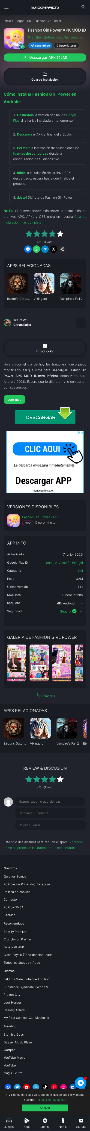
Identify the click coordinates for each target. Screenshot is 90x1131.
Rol (80, 571)
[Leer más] (45, 399)
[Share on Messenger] (28, 249)
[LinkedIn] (72, 1087)
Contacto (10, 899)
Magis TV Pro (13, 1073)
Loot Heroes (13, 1002)
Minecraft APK (14, 947)
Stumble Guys (14, 1034)
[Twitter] (17, 1087)
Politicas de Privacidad (50, 1100)
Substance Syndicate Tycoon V (26, 987)
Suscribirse (42, 45)
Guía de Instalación (45, 76)
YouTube (10, 1065)
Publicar (75, 834)
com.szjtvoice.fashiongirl (64, 563)
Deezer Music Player (18, 1042)
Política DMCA (14, 907)
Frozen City (12, 994)
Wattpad (9, 1050)
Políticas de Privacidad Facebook (27, 884)
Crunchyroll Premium (18, 939)
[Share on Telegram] (45, 249)
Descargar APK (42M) (45, 57)
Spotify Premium (15, 932)
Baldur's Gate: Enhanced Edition (27, 979)
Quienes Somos (15, 876)
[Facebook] (8, 1087)
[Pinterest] (54, 1087)
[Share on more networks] (62, 249)
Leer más (14, 399)
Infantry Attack (14, 1010)
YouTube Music (14, 1057)
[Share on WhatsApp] (36, 249)
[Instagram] (63, 1087)
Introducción (45, 347)
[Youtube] (26, 1087)
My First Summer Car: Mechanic (26, 1017)
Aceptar (45, 1108)
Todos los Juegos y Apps (22, 962)
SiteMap (9, 915)
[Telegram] (36, 1087)
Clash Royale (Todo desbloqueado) (29, 955)
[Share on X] (53, 249)
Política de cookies (17, 892)
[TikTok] (45, 1087)
